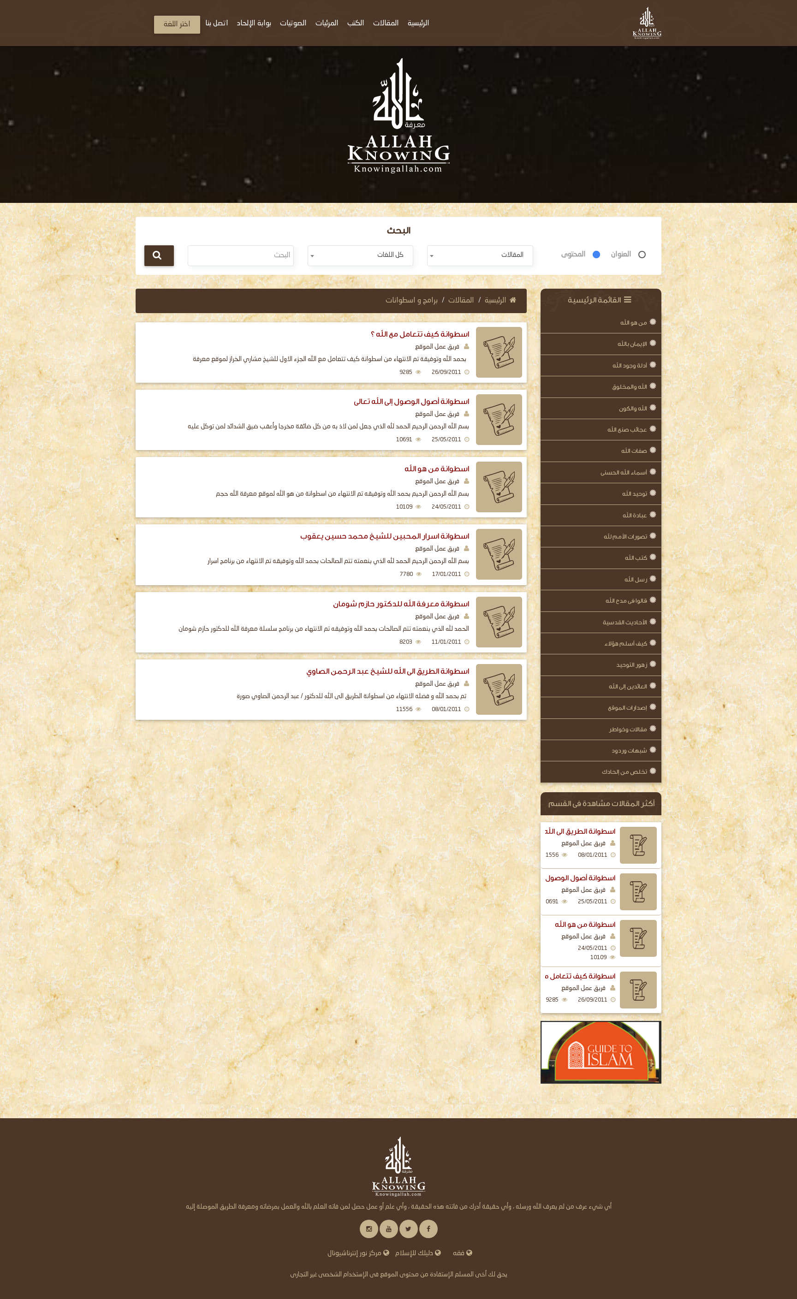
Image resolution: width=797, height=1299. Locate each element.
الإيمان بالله (632, 343)
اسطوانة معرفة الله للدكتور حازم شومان (401, 603)
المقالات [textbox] (512, 255)
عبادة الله (635, 515)
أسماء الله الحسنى (624, 472)
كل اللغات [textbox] (390, 255)
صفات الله (634, 450)
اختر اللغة (177, 24)
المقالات (461, 300)
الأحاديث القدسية (625, 622)
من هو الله (633, 322)
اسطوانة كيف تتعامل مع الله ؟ (569, 976)
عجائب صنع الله (627, 429)
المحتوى (573, 254)
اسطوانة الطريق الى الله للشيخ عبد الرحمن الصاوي (387, 671)
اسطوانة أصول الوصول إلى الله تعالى (561, 878)
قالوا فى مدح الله (626, 600)
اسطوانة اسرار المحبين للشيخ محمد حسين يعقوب (384, 536)
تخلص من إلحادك (624, 771)
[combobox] (480, 255)
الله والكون (633, 408)
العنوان (621, 254)
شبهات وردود (629, 750)
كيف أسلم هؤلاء (625, 643)
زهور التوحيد (631, 664)
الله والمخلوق (629, 386)
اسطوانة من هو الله (585, 924)
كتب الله (636, 557)
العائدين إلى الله (628, 686)
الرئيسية (495, 300)
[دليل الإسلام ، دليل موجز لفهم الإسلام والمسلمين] (601, 1052)
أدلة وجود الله (630, 365)
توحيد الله (634, 493)
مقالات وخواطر (628, 729)
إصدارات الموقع (627, 707)
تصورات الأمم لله (625, 536)
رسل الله (636, 579)
